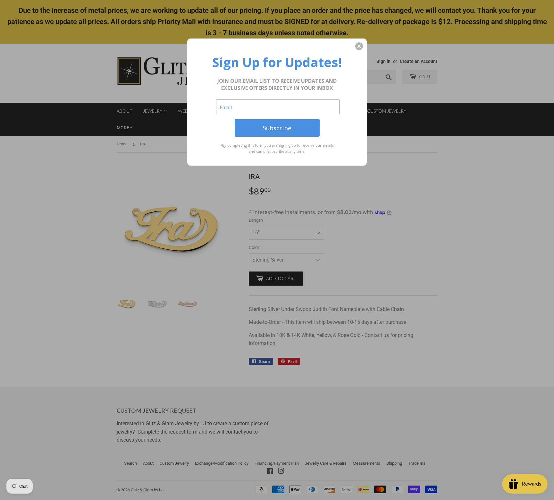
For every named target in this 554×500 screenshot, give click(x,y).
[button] (359, 46)
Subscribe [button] (277, 128)
